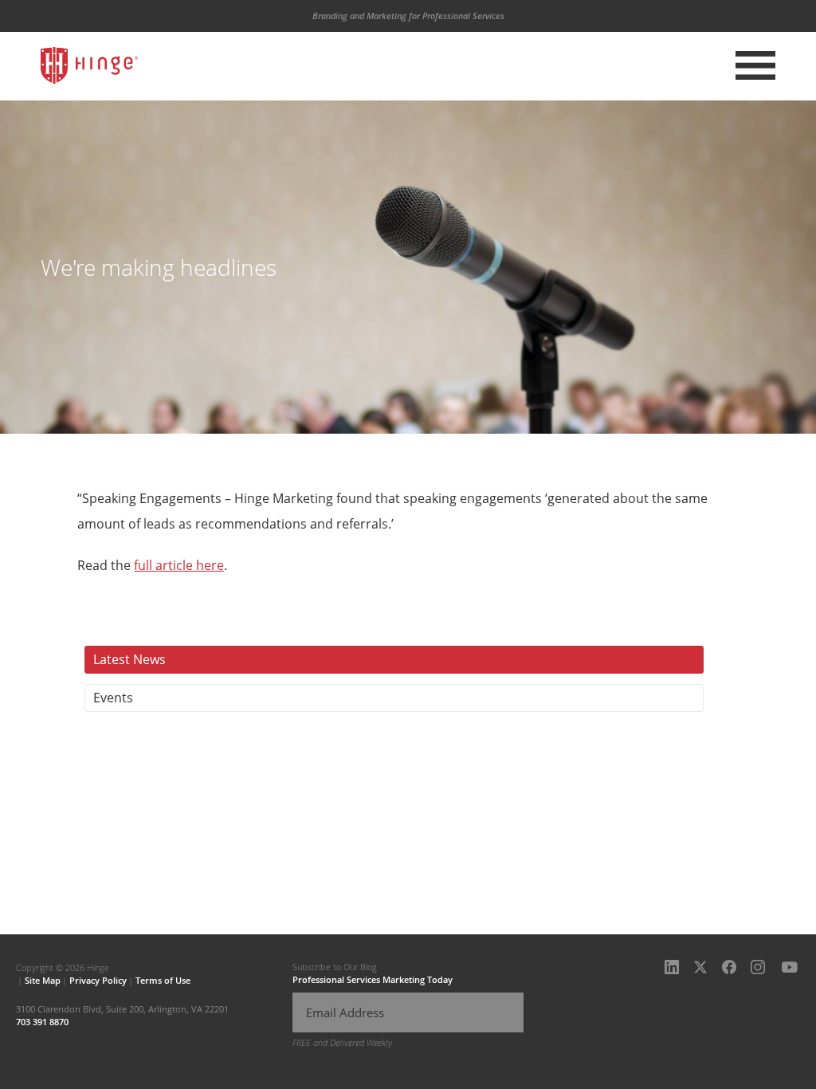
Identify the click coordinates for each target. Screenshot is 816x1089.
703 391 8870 (42, 1022)
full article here (179, 565)
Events (113, 697)
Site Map (43, 980)
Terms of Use (162, 980)
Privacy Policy (98, 980)
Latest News (129, 659)
